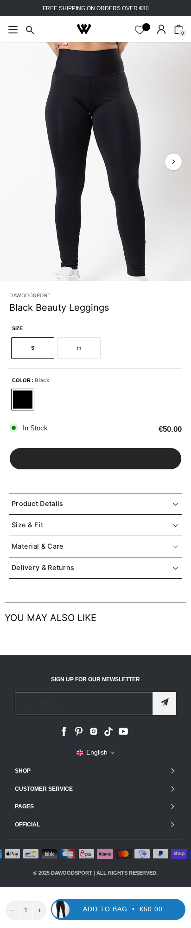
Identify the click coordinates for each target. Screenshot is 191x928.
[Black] (22, 399)
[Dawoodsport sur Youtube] (123, 734)
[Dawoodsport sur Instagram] (93, 734)
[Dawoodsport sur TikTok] (108, 734)
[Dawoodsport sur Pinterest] (78, 734)
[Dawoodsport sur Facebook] (64, 734)
